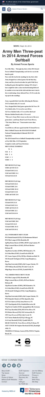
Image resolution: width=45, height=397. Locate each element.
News (3, 375)
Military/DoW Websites (9, 379)
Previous (5, 27)
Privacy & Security (35, 376)
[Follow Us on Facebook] (4, 366)
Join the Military (37, 371)
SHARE (18, 345)
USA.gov (22, 382)
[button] (10, 4)
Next (39, 27)
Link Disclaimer (24, 375)
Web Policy (36, 379)
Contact (4, 382)
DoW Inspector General (24, 372)
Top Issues (5, 373)
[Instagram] (14, 366)
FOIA (20, 379)
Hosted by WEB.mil (8, 391)
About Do (5, 371)
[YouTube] (9, 366)
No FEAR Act (23, 384)
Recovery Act (23, 377)
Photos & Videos (7, 377)
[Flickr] (19, 366)
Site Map (35, 382)
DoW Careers (36, 373)
